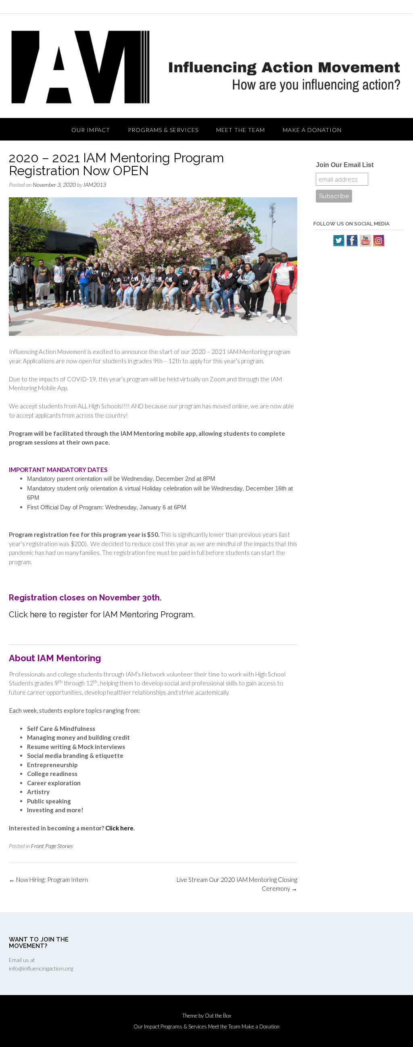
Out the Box (218, 1015)
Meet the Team (240, 129)
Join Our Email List (344, 164)
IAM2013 (94, 184)
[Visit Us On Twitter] (338, 244)
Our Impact (90, 129)
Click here (119, 828)
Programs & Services (163, 129)
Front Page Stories (52, 845)
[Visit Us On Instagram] (378, 244)
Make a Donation (312, 129)
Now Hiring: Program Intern (48, 879)
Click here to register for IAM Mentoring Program (101, 614)
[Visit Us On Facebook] (352, 244)
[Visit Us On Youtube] (365, 244)
